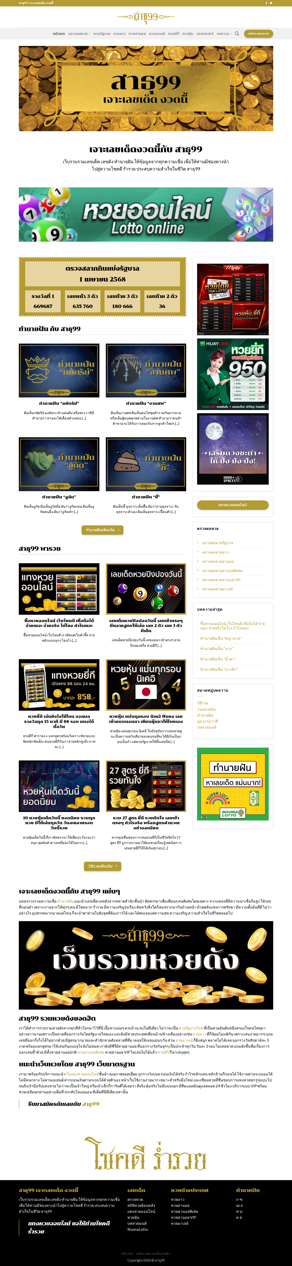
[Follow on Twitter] (271, 3)
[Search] (237, 33)
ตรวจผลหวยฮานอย (218, 561)
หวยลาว (120, 33)
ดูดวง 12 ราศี (207, 721)
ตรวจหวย (135, 1199)
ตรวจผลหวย (78, 33)
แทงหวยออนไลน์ (49, 1223)
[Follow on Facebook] (266, 3)
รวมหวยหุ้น (206, 709)
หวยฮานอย (137, 33)
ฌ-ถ (239, 1205)
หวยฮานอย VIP (183, 1217)
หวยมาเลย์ (157, 33)
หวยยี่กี (174, 33)
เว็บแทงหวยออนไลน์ (82, 1074)
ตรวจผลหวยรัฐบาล (217, 543)
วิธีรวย (202, 703)
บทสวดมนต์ (206, 727)
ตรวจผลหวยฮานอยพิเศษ (222, 570)
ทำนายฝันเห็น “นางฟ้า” (219, 669)
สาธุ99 (46, 1211)
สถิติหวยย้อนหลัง (141, 1205)
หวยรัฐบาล (102, 33)
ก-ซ (239, 1199)
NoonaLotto (137, 1229)
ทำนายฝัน (205, 715)
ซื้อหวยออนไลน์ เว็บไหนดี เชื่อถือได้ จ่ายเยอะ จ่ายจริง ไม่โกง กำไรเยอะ (232, 625)
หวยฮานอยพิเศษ (90, 1052)
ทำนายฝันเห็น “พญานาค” (221, 638)
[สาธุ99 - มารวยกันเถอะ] (146, 17)
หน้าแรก (59, 33)
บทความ (223, 33)
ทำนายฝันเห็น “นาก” (217, 648)
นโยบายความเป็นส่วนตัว (153, 1253)
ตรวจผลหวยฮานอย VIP (221, 580)
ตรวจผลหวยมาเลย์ (217, 589)
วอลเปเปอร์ (205, 33)
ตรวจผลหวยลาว (215, 552)
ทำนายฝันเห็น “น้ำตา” (218, 659)
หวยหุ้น (187, 33)
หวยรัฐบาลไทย (191, 1028)
